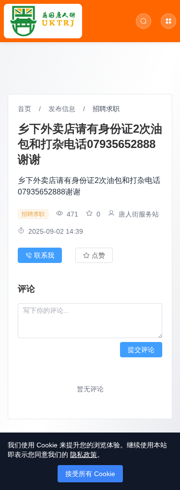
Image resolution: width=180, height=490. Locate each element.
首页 (24, 109)
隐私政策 (83, 454)
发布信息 (61, 109)
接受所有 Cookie (90, 474)
